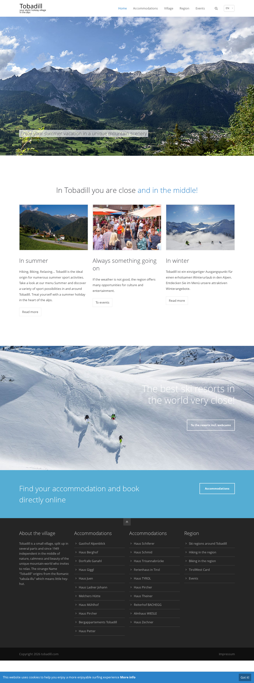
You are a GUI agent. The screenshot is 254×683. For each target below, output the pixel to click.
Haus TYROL (142, 578)
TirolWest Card (199, 570)
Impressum (227, 654)
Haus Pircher (88, 613)
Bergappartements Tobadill (98, 622)
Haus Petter (87, 631)
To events (102, 302)
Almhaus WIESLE (145, 613)
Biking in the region (202, 561)
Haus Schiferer (144, 544)
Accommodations (217, 488)
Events (193, 578)
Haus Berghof (88, 552)
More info (128, 677)
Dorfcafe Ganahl (90, 561)
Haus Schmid (143, 552)
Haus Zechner (143, 622)
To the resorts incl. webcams (211, 425)
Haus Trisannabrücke (149, 561)
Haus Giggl (86, 570)
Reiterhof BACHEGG (148, 605)
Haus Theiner (143, 596)
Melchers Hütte (89, 596)
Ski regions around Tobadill (208, 544)
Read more (30, 312)
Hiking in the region (202, 552)
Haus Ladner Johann (93, 587)
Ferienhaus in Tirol (147, 570)
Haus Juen (86, 578)
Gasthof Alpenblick (92, 544)
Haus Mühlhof (89, 605)
